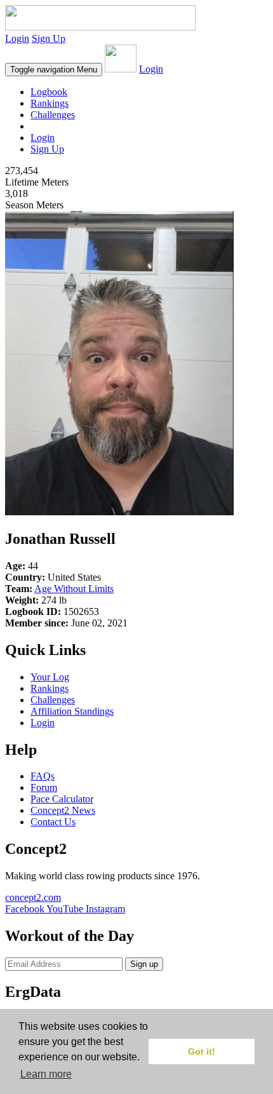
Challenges (52, 114)
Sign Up (48, 38)
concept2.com (33, 897)
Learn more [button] (46, 1074)
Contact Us (53, 821)
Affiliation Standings (72, 711)
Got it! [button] (201, 1051)
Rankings (49, 103)
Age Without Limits (74, 588)
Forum (43, 787)
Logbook (48, 91)
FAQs (42, 776)
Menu (53, 69)
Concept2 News (62, 810)
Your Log (49, 677)
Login (17, 38)
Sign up (144, 964)
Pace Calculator (61, 798)
